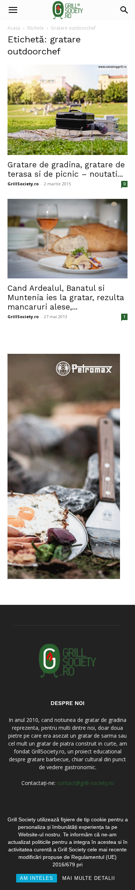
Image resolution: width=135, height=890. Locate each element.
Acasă (14, 28)
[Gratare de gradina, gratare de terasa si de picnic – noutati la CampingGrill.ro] (68, 110)
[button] (13, 10)
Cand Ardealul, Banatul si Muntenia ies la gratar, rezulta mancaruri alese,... (66, 297)
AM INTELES (36, 878)
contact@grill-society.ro (85, 782)
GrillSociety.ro (23, 183)
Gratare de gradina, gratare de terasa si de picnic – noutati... (66, 169)
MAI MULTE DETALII (88, 878)
